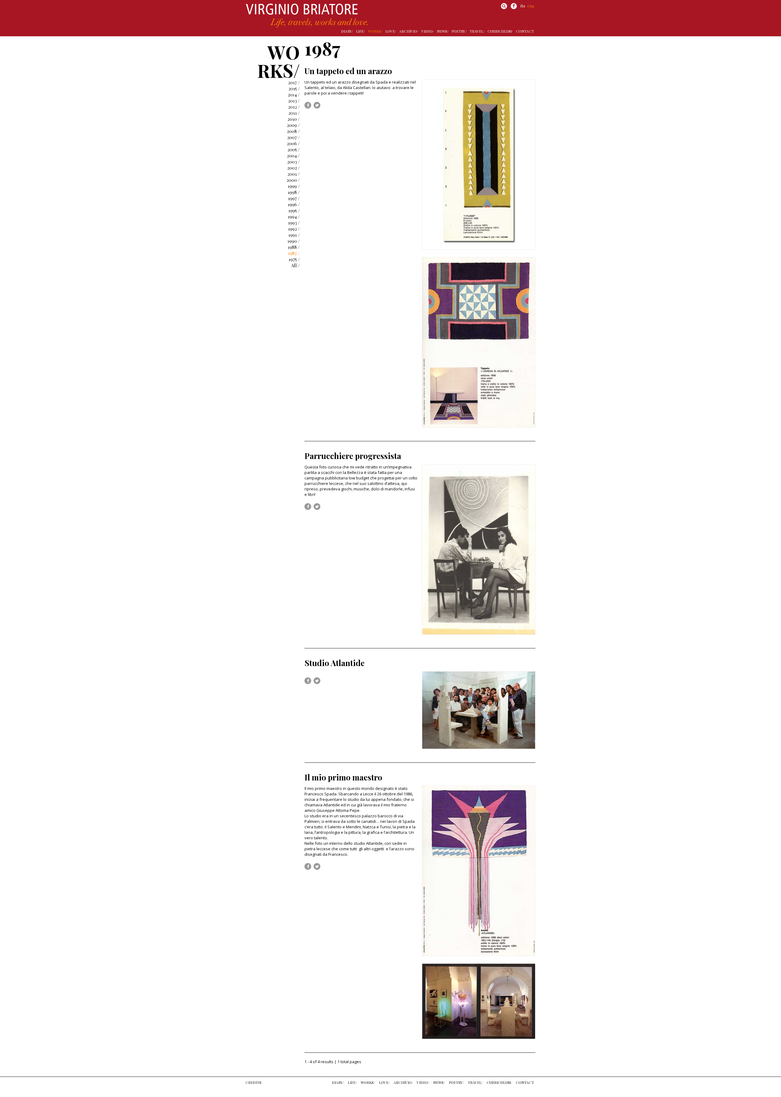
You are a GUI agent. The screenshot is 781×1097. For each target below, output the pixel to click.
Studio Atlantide (334, 663)
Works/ (375, 31)
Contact (525, 31)
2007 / (293, 137)
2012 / (294, 107)
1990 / (293, 241)
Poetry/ (459, 31)
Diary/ (347, 31)
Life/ (360, 31)
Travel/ (477, 31)
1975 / (294, 259)
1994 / (294, 216)
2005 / (293, 149)
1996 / (294, 204)
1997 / (294, 198)
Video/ (427, 31)
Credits (253, 1082)
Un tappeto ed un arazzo (348, 71)
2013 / (294, 101)
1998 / (294, 192)
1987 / (294, 253)
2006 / (293, 143)
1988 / (294, 247)
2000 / (293, 180)
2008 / (293, 131)
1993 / (294, 223)
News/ (442, 31)
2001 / (293, 174)
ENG (530, 5)
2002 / (293, 168)
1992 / (294, 229)
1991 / (294, 235)
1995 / (294, 210)
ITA (522, 5)
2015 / (294, 88)
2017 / (294, 82)
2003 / (293, 162)
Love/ (390, 31)
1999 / (294, 186)
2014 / (294, 94)
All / (295, 265)
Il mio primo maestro (343, 777)
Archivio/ (408, 31)
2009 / (293, 125)
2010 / (293, 119)
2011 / (294, 113)
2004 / (293, 155)
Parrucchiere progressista (352, 455)
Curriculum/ (500, 31)
